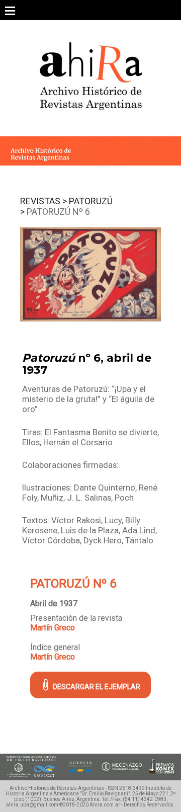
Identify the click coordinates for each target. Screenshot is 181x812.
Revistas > (43, 201)
